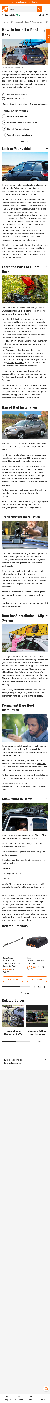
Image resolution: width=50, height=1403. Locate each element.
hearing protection (14, 786)
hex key (19, 461)
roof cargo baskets (15, 362)
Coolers (5, 878)
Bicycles (6, 860)
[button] (25, 148)
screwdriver (7, 461)
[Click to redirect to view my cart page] (44, 9)
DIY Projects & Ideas (19, 22)
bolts (4, 574)
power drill (41, 763)
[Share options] (46, 30)
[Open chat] (48, 36)
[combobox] (22, 9)
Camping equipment (11, 873)
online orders (41, 917)
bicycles (9, 377)
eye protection (20, 783)
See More (25, 141)
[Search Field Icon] (39, 9)
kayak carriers (40, 359)
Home (5, 22)
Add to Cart (13, 979)
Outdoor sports (9, 851)
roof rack (28, 185)
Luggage (6, 868)
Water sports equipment (13, 843)
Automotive (37, 22)
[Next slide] (44, 987)
